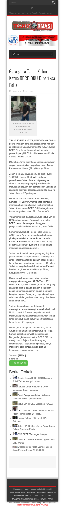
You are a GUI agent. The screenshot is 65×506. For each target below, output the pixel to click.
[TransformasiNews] (32, 29)
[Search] (53, 2)
